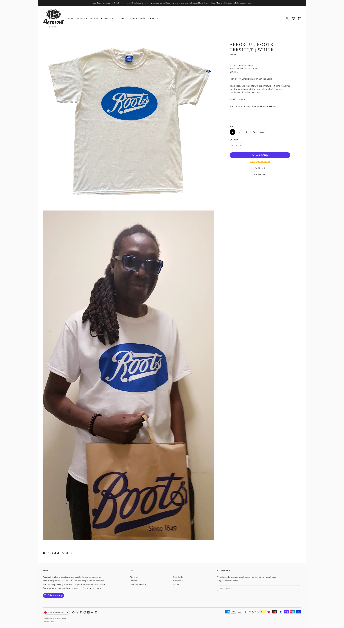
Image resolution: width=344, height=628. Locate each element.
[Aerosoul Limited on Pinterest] (81, 612)
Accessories (106, 18)
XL (254, 132)
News (132, 18)
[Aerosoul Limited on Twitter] (77, 612)
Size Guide (178, 577)
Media (142, 18)
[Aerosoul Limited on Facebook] (73, 612)
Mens (70, 18)
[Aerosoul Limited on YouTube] (92, 612)
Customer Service (138, 584)
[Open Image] (128, 122)
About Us (154, 18)
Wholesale (178, 580)
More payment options (260, 161)
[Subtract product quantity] (232, 145)
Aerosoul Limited (60, 619)
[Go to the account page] (293, 18)
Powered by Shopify (49, 621)
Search (176, 584)
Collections (121, 18)
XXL (262, 132)
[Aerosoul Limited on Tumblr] (88, 612)
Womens (81, 18)
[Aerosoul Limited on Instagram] (84, 612)
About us (134, 577)
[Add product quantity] (240, 145)
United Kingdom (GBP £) (57, 612)
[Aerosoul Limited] (53, 18)
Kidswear (94, 18)
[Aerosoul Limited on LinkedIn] (96, 612)
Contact (133, 580)
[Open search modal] (288, 18)
